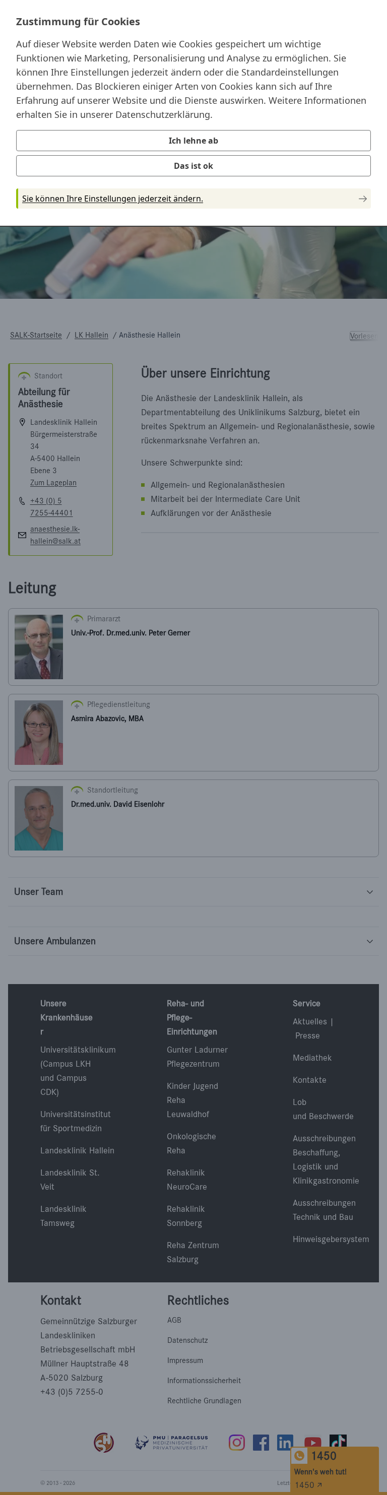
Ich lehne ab (193, 140)
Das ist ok (193, 165)
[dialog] (193, 112)
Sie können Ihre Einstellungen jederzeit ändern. (112, 198)
